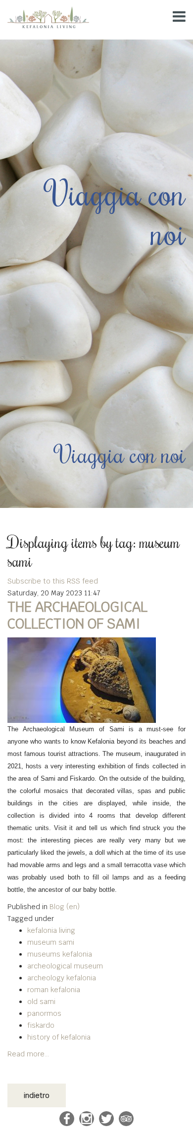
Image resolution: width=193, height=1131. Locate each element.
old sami (41, 1001)
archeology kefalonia (61, 977)
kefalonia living (51, 930)
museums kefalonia (59, 954)
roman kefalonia (53, 989)
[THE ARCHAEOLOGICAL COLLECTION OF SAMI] (96, 680)
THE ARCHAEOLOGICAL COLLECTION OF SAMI (77, 615)
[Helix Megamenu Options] (179, 16)
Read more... (28, 1053)
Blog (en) (64, 906)
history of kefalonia (59, 1037)
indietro (36, 1095)
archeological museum (65, 966)
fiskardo (40, 1025)
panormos (44, 1013)
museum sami (50, 942)
